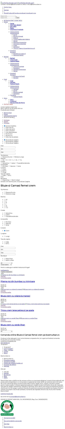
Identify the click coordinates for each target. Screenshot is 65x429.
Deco (5, 98)
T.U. (21, 160)
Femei (6, 22)
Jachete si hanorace (19, 69)
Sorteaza (6, 120)
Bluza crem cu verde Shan (13, 325)
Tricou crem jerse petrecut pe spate (17, 310)
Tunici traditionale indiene (21, 39)
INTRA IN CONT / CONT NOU (13, 20)
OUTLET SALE (8, 104)
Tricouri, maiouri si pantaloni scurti (24, 48)
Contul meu (8, 7)
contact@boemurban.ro (17, 396)
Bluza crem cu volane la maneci (15, 296)
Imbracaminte (14, 32)
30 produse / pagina (12, 140)
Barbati (6, 56)
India (4, 175)
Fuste (15, 45)
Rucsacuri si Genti (19, 76)
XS (4, 160)
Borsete (15, 78)
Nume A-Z (9, 134)
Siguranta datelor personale (13, 421)
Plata (6, 350)
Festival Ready (17, 96)
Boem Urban (16, 180)
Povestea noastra (9, 360)
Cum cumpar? (8, 348)
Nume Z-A (9, 135)
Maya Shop (6, 180)
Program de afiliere (10, 364)
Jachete (15, 89)
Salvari (15, 41)
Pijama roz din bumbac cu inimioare (18, 281)
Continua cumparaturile (6, 271)
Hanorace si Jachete (19, 44)
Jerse (19, 166)
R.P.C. (9, 175)
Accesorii (13, 50)
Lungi (4, 172)
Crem (4, 169)
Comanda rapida (6, 278)
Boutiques (7, 375)
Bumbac (5, 166)
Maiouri (15, 38)
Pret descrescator (11, 132)
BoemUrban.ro (8, 427)
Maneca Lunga (19, 157)
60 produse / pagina (12, 141)
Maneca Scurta (7, 157)
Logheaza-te (5, 270)
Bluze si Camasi (18, 36)
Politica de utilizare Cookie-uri (13, 363)
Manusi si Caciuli (18, 55)
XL (17, 160)
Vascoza (13, 166)
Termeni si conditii (9, 361)
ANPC (6, 378)
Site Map (6, 424)
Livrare (6, 351)
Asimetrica (6, 163)
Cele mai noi (9, 127)
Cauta (17, 17)
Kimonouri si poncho (19, 42)
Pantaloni (16, 47)
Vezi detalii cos (5, 343)
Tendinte (13, 95)
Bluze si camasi (18, 92)
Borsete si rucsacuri (19, 53)
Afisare (6, 121)
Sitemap (6, 366)
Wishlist (6, 10)
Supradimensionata (23, 163)
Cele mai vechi (10, 129)
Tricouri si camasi (18, 66)
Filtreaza (6, 123)
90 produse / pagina (12, 143)
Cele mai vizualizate (12, 137)
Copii (5, 79)
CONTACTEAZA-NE (7, 394)
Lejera (13, 163)
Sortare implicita (11, 126)
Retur (6, 353)
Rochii (15, 35)
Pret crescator (10, 130)
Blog (5, 376)
